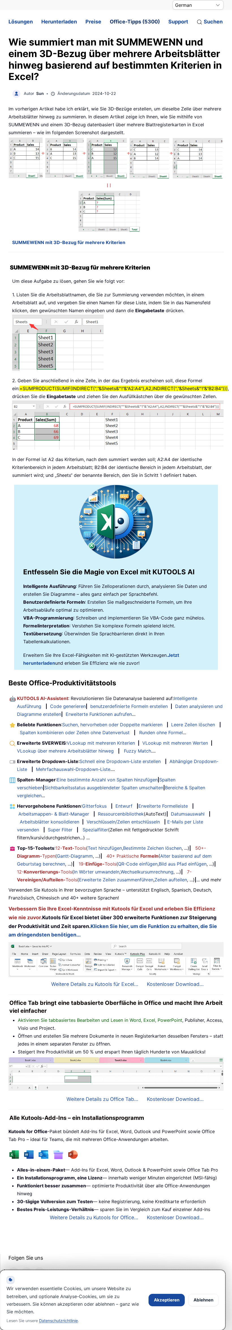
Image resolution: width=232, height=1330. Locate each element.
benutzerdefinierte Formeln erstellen (129, 706)
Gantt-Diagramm (75, 856)
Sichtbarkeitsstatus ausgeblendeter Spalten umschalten (103, 787)
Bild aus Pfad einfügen (183, 864)
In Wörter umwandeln (96, 872)
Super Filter (60, 830)
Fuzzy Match (137, 751)
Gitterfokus (94, 806)
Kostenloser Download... (175, 984)
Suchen (213, 22)
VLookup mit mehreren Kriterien (101, 743)
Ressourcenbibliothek (121, 814)
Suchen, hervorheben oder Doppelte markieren (112, 724)
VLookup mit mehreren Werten (175, 743)
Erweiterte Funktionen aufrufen (99, 714)
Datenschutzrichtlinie (58, 1320)
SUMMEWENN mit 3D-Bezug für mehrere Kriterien (68, 242)
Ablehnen (203, 1300)
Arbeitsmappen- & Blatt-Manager (53, 814)
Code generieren (68, 706)
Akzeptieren (166, 1300)
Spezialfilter (95, 830)
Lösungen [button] (20, 22)
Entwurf (123, 806)
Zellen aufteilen (170, 880)
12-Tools (70, 848)
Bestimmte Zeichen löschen (152, 848)
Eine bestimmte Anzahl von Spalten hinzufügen (107, 780)
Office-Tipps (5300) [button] (135, 22)
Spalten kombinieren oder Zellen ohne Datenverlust (75, 732)
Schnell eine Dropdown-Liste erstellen (120, 761)
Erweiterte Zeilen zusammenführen (116, 880)
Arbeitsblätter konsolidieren (49, 822)
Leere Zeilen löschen (193, 724)
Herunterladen (59, 22)
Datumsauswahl (188, 814)
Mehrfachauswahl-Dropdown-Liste (73, 769)
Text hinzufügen (105, 848)
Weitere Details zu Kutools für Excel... (94, 984)
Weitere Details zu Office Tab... (102, 1099)
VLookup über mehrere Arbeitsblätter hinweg (65, 751)
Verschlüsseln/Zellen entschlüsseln (123, 822)
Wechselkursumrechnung (147, 872)
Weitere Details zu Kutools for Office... (94, 1217)
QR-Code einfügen (138, 864)
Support (178, 22)
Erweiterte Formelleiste (163, 806)
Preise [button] (93, 22)
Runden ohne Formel (161, 732)
